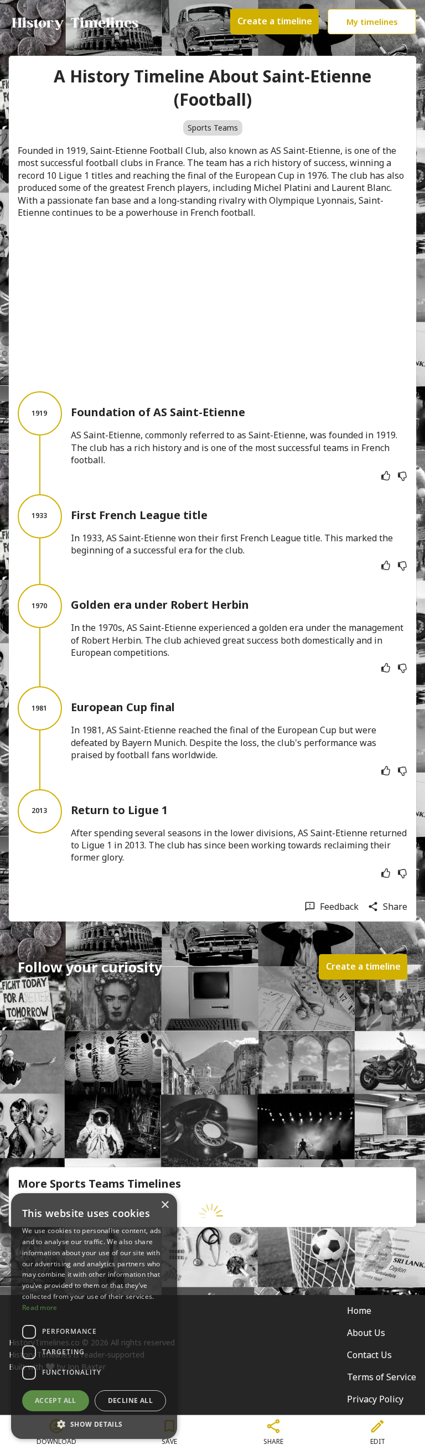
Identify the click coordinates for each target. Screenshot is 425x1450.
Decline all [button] (130, 1400)
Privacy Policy (375, 1399)
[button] (94, 1423)
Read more (40, 1307)
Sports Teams (213, 127)
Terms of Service (381, 1377)
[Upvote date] (386, 476)
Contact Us (369, 1355)
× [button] (164, 1205)
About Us (366, 1333)
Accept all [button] (55, 1400)
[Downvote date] (402, 476)
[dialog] (94, 1316)
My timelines (372, 21)
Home (359, 1310)
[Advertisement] (212, 304)
